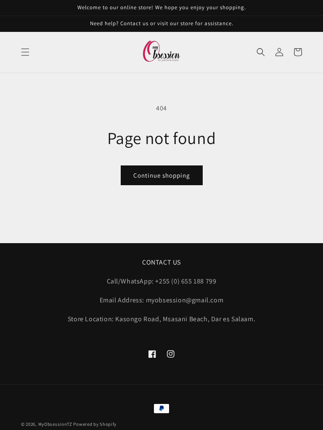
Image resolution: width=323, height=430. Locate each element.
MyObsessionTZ (55, 424)
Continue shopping (161, 175)
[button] (25, 52)
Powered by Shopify (94, 424)
